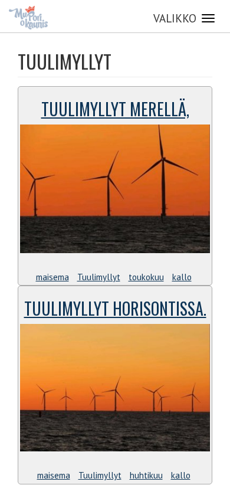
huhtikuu (146, 475)
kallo (182, 277)
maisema (52, 277)
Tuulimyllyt (98, 277)
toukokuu (146, 277)
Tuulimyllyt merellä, (115, 109)
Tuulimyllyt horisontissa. (115, 308)
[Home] (28, 18)
